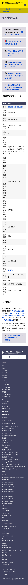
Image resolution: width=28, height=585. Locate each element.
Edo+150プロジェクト (8, 540)
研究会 (4, 392)
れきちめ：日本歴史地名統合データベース (13, 550)
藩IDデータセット (7, 440)
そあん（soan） (6, 533)
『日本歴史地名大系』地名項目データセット (13, 466)
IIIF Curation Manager (8, 491)
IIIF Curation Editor (7, 494)
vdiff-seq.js (5, 508)
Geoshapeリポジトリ (7, 462)
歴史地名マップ (6, 548)
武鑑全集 (4, 438)
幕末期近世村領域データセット (10, 469)
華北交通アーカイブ (7, 562)
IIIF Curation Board (7, 498)
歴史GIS (4, 545)
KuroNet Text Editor (7, 503)
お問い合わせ (6, 406)
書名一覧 (21, 9)
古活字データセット (7, 433)
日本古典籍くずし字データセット (11, 426)
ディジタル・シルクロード (8, 569)
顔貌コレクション (6, 450)
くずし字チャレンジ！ (7, 536)
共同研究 (4, 375)
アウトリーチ (5, 401)
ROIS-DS (22, 578)
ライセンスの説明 (7, 320)
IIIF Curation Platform (8, 482)
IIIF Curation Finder (7, 489)
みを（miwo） (5, 529)
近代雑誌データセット (8, 457)
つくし (3, 531)
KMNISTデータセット (8, 428)
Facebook (6, 411)
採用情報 (4, 377)
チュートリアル (6, 389)
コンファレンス (6, 396)
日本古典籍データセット (10, 9)
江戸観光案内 (6, 447)
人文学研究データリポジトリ (9, 571)
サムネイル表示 (14, 34)
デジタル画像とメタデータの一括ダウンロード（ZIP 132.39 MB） (14, 53)
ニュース (4, 373)
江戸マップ (5, 442)
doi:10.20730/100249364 (15, 107)
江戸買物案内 (6, 445)
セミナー (4, 382)
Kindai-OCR (5, 520)
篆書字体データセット (8, 431)
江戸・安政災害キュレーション (10, 454)
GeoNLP (4, 552)
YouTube (6, 414)
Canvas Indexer (6, 513)
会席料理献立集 (5, 11)
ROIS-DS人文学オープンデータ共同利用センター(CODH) (14, 338)
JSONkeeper (5, 510)
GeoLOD (4, 471)
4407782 (10, 270)
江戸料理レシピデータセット (9, 435)
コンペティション (6, 394)
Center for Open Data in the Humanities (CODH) (11, 578)
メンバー (4, 370)
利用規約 (4, 404)
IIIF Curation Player (7, 496)
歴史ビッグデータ (7, 538)
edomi (4, 543)
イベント (4, 380)
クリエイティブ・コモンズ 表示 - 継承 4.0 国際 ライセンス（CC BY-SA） (13, 315)
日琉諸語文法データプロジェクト (11, 459)
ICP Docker (5, 517)
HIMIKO (4, 559)
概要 (3, 368)
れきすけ (4, 557)
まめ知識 (4, 574)
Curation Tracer (6, 515)
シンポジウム (5, 385)
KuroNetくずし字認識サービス (10, 526)
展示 (3, 399)
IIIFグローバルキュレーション (10, 452)
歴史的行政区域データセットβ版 (11, 464)
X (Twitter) (7, 409)
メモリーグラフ (6, 564)
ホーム (4, 365)
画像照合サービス (7, 555)
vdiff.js (4, 506)
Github (6, 417)
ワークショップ (6, 387)
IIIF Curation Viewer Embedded (10, 486)
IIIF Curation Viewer (7, 484)
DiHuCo (4, 567)
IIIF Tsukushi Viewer (7, 501)
